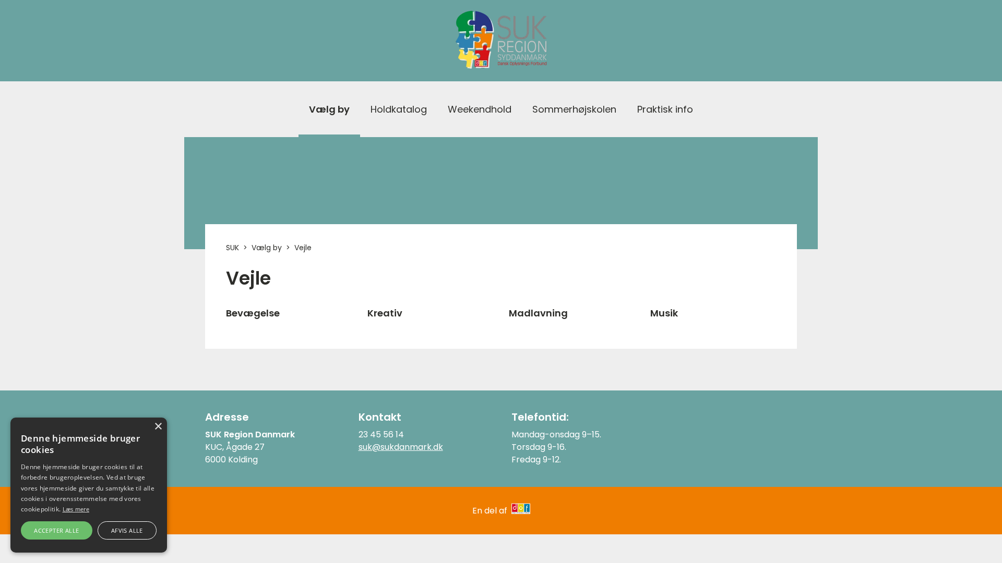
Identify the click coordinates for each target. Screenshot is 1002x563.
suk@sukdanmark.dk (401, 447)
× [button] (158, 427)
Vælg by (329, 109)
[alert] (88, 485)
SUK (232, 247)
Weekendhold (479, 109)
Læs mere (76, 509)
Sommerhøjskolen (574, 109)
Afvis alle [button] (127, 530)
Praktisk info (665, 109)
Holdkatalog (399, 109)
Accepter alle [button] (56, 530)
